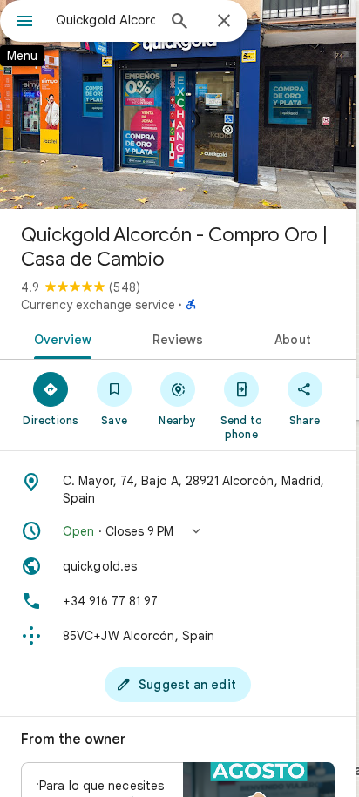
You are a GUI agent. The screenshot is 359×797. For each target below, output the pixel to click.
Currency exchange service (98, 305)
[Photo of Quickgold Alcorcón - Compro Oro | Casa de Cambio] (178, 104)
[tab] (60, 338)
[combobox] (105, 20)
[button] (178, 531)
